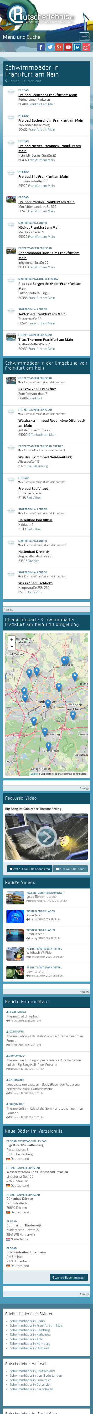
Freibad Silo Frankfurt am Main (43, 176)
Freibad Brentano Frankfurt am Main (47, 95)
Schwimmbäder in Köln (26, 1339)
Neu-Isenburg (38, 466)
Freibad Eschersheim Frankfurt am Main (50, 120)
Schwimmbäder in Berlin (27, 1321)
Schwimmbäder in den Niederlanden (36, 1375)
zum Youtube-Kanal (72, 868)
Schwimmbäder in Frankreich (31, 1380)
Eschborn (35, 592)
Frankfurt (35, 398)
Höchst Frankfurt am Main (39, 227)
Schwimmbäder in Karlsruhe (30, 1334)
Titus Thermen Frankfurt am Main (45, 339)
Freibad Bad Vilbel (33, 488)
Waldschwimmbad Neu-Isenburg (45, 457)
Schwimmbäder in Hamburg (30, 1330)
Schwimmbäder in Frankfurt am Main (36, 1325)
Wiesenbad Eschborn (35, 583)
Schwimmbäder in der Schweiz (32, 1389)
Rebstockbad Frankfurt (37, 389)
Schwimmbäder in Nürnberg (30, 1343)
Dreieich (33, 561)
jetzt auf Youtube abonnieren (31, 868)
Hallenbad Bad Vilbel (35, 520)
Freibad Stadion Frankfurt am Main (46, 202)
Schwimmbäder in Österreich (30, 1384)
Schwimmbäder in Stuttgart (29, 1348)
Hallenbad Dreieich (33, 551)
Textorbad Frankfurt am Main (42, 314)
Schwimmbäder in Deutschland (32, 1371)
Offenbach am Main (42, 435)
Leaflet (34, 773)
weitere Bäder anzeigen (69, 1277)
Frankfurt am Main (42, 104)
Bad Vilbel (33, 498)
